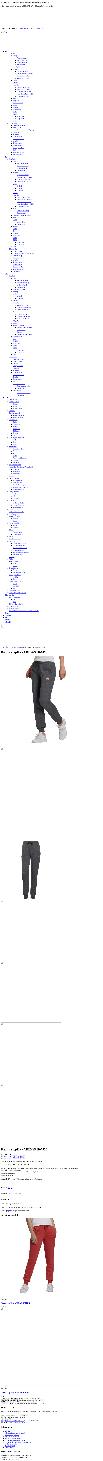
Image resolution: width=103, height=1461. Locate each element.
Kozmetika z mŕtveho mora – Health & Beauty (24, 611)
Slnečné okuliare (18, 507)
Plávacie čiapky (18, 408)
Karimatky (16, 429)
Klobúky (16, 577)
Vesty (14, 121)
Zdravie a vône (9, 595)
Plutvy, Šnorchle (14, 523)
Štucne (15, 521)
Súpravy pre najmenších (24, 327)
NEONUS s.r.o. (14, 1459)
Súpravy (15, 105)
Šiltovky (15, 579)
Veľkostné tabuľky (11, 1444)
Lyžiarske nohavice (23, 96)
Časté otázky (9, 1447)
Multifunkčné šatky (19, 572)
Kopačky (16, 134)
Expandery (16, 424)
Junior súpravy (21, 330)
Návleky (15, 496)
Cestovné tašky (14, 399)
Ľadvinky (16, 586)
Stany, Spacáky (14, 561)
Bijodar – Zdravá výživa (16, 604)
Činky (15, 422)
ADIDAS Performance (15, 1193)
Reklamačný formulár (12, 1437)
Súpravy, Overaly (18, 325)
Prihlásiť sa (24, 1415)
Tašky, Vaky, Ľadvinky (16, 581)
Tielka (15, 112)
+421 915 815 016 (37, 28)
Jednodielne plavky (23, 211)
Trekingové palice (14, 590)
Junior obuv (20, 388)
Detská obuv (13, 357)
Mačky (15, 494)
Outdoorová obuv (18, 139)
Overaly (19, 332)
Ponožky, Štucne (14, 516)
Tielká (15, 345)
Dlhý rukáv (20, 119)
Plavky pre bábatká (23, 318)
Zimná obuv (17, 154)
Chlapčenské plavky (23, 316)
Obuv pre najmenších (23, 386)
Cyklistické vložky (19, 449)
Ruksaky (11, 557)
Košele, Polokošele (19, 67)
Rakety (11, 537)
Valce (14, 435)
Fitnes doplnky (13, 420)
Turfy (14, 150)
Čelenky (15, 570)
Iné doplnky (12, 447)
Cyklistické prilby (18, 532)
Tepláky (15, 107)
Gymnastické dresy (19, 289)
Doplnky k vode (14, 498)
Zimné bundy (21, 65)
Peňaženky (12, 514)
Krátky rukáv (21, 116)
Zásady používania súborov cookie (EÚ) (18, 1442)
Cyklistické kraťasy (23, 71)
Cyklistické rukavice (19, 545)
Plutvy (15, 525)
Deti (6, 274)
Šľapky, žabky (17, 143)
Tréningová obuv (18, 148)
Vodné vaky (17, 462)
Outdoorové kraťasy (23, 76)
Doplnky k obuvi (14, 413)
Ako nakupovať (10, 1446)
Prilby (11, 530)
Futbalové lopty (18, 483)
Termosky (16, 444)
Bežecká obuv (17, 127)
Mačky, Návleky (14, 492)
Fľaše (14, 440)
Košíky (15, 453)
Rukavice (12, 541)
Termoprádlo (17, 109)
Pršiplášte (16, 100)
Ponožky (16, 518)
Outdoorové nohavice (24, 91)
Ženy (6, 157)
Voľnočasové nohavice (24, 89)
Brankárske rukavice (19, 543)
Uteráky (15, 460)
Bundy (15, 56)
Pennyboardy (17, 471)
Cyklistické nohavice (23, 87)
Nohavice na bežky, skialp (25, 94)
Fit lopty (15, 426)
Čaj (14, 599)
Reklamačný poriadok (12, 1435)
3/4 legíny (20, 186)
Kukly (15, 406)
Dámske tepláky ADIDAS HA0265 (15, 1392)
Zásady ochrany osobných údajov (15, 1440)
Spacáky (15, 566)
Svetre (15, 229)
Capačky (16, 363)
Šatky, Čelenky (14, 568)
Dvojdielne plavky (23, 213)
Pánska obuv (13, 123)
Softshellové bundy (23, 60)
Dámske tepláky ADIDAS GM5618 (15, 1303)
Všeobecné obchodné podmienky (15, 1433)
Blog (6, 617)
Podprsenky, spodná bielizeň (22, 215)
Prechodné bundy (22, 58)
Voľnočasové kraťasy (24, 78)
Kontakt (7, 620)
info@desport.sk (24, 28)
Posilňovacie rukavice (20, 548)
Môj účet (7, 1431)
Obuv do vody (17, 136)
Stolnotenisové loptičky (20, 487)
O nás (7, 613)
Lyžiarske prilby (18, 534)
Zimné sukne (21, 224)
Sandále (15, 141)
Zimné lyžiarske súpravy (24, 334)
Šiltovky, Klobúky (15, 575)
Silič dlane (16, 431)
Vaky (14, 588)
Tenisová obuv (17, 145)
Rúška (11, 559)
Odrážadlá (16, 469)
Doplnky (7, 397)
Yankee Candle (14, 608)
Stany (14, 563)
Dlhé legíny (20, 190)
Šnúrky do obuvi (18, 417)
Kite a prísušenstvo (15, 465)
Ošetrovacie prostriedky (16, 512)
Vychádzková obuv (19, 152)
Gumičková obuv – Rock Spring (23, 130)
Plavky (15, 98)
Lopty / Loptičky (14, 478)
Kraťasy (15, 69)
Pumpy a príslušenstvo (20, 458)
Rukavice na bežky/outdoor (21, 552)
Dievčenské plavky (23, 314)
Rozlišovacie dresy (15, 539)
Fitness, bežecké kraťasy (24, 74)
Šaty (14, 231)
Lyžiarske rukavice (19, 550)
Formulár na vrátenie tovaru (13, 1438)
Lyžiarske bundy (22, 62)
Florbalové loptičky (19, 480)
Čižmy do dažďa (18, 366)
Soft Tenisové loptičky (20, 485)
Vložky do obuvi (18, 415)
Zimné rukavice (18, 554)
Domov (3, 647)
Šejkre (15, 442)
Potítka (15, 456)
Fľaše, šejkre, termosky (16, 438)
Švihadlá (15, 433)
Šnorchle (16, 527)
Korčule (11, 476)
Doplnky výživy (14, 606)
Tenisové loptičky (18, 489)
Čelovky (15, 451)
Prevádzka (8, 615)
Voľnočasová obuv (19, 384)
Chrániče (12, 411)
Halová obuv (17, 132)
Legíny (15, 80)
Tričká (15, 114)
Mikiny (15, 83)
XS (9, 1188)
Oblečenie (12, 53)
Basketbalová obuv (19, 125)
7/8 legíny (20, 188)
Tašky (15, 584)
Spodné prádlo (17, 336)
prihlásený (11, 1211)
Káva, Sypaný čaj (14, 597)
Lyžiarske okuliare (19, 503)
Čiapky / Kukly (14, 402)
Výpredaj (8, 622)
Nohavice (16, 85)
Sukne (15, 220)
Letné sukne (21, 222)
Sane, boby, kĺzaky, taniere (17, 593)
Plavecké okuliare (18, 505)
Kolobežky (16, 474)
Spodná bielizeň (18, 103)
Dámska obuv (13, 249)
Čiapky (15, 404)
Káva (14, 602)
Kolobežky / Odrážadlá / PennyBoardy (21, 467)
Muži (6, 51)
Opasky (11, 509)
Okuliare (11, 501)
